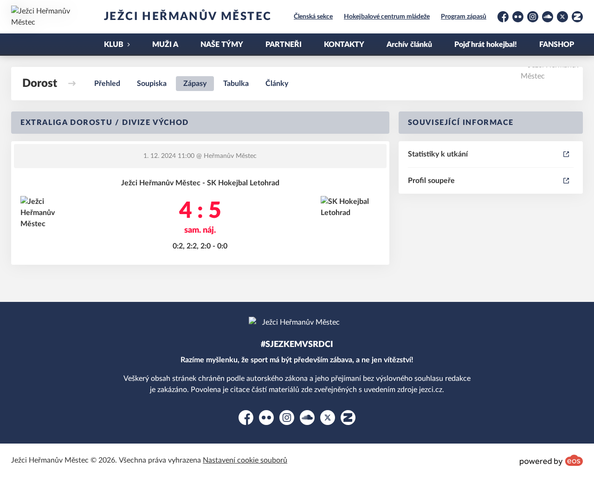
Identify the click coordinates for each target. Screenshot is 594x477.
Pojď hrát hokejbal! (485, 44)
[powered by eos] (551, 460)
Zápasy (195, 83)
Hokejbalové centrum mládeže (387, 16)
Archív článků (409, 44)
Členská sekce (313, 16)
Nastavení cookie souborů (245, 460)
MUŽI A (165, 44)
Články (276, 83)
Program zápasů (463, 16)
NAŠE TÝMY (221, 44)
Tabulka (236, 83)
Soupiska (152, 83)
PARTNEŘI (283, 44)
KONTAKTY (344, 44)
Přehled (107, 83)
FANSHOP (556, 44)
